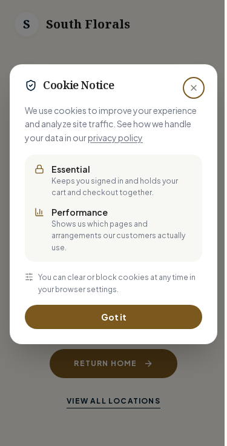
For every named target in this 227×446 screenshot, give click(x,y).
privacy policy (115, 137)
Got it (114, 316)
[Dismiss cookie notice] (193, 87)
